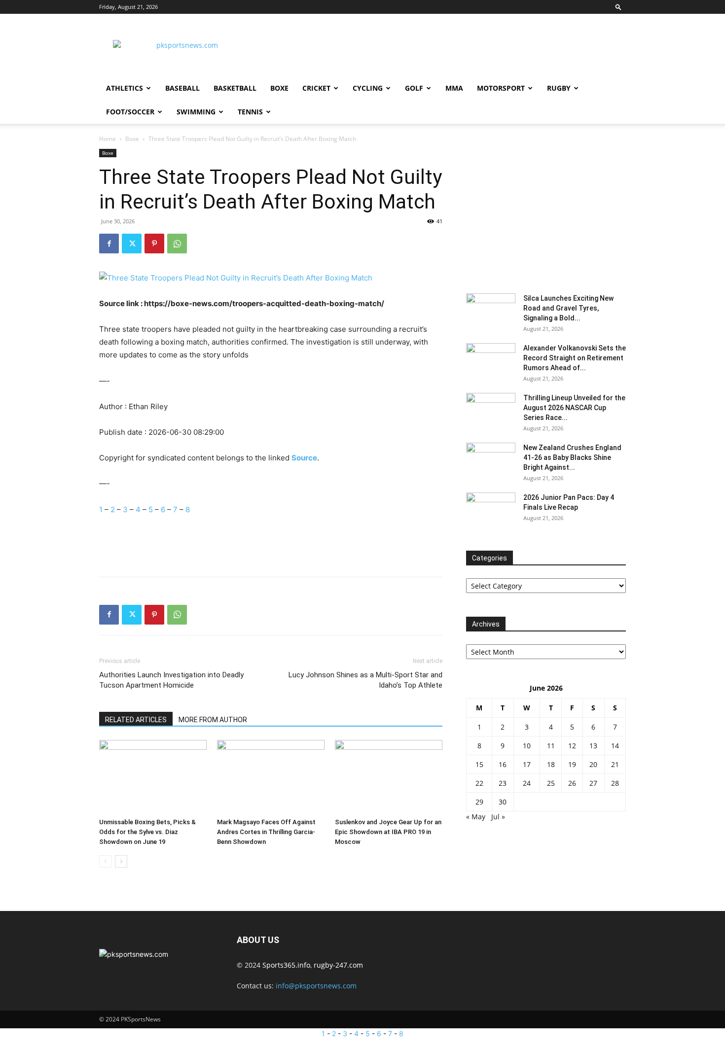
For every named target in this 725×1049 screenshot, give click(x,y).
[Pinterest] (154, 243)
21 (615, 764)
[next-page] (121, 861)
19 (572, 764)
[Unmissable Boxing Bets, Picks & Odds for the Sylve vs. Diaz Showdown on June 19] (153, 777)
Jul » (498, 816)
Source (304, 457)
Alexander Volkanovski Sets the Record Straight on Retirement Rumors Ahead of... (574, 358)
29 (479, 801)
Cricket (316, 88)
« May (475, 816)
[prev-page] (105, 861)
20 (593, 764)
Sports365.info (286, 965)
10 (527, 745)
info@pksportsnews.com (316, 985)
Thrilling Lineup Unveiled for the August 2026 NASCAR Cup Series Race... (574, 407)
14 (615, 745)
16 (503, 764)
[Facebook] (109, 243)
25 (551, 783)
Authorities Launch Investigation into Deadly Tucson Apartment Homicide (171, 680)
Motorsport (501, 88)
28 (615, 783)
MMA (454, 88)
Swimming (196, 111)
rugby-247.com (338, 965)
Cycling (368, 88)
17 (527, 764)
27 (593, 783)
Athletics (124, 88)
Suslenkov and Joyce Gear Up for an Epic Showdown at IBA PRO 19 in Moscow (388, 831)
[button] (618, 6)
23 (503, 783)
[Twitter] (132, 243)
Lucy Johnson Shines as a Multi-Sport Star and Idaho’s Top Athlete (365, 680)
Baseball (182, 88)
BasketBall (235, 88)
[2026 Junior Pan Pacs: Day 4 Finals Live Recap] (490, 509)
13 (593, 745)
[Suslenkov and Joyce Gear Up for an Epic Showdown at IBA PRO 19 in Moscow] (388, 777)
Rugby (559, 88)
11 (551, 745)
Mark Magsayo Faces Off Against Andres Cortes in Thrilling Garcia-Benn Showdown (266, 831)
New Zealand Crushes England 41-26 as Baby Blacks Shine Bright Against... (572, 457)
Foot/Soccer (130, 111)
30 (503, 801)
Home (107, 139)
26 (572, 783)
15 (479, 764)
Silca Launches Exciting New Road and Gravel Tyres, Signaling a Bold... (568, 308)
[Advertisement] (446, 50)
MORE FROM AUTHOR (213, 720)
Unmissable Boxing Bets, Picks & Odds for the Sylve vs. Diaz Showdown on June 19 (147, 831)
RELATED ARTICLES (136, 720)
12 (572, 745)
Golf (414, 88)
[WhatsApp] (177, 243)
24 (527, 783)
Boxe (279, 88)
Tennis (250, 111)
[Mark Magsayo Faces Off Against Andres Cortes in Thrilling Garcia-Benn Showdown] (271, 777)
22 (479, 783)
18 (551, 764)
